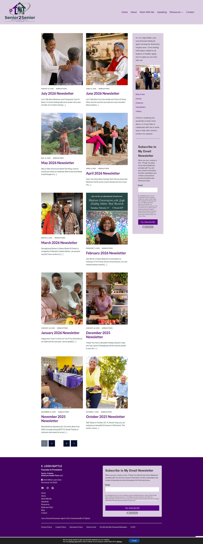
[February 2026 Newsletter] (107, 219)
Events (138, 99)
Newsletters (61, 88)
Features (139, 103)
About (134, 12)
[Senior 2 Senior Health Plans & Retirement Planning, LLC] (20, 12)
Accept (134, 541)
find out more (73, 542)
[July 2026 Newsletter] (62, 59)
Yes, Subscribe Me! (148, 222)
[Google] (52, 488)
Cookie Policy (61, 527)
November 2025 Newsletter (53, 419)
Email (140, 185)
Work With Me (147, 12)
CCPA (133, 527)
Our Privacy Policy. (110, 502)
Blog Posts (140, 94)
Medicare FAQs (47, 507)
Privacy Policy (46, 527)
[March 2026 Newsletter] (62, 213)
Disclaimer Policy (76, 527)
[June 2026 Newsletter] (107, 59)
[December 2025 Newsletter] (107, 298)
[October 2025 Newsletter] (107, 382)
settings (119, 542)
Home (125, 12)
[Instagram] (47, 488)
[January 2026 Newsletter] (62, 298)
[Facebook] (42, 488)
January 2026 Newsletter (60, 333)
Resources (175, 12)
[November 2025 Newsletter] (62, 382)
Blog (43, 510)
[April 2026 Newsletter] (107, 139)
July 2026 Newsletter (57, 93)
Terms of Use (91, 527)
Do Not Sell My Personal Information (113, 527)
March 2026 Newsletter (59, 243)
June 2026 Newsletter (102, 93)
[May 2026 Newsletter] (62, 134)
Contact (190, 12)
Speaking (162, 12)
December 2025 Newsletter (98, 335)
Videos (138, 111)
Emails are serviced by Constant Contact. (146, 213)
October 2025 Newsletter (105, 417)
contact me (140, 134)
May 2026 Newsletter (57, 163)
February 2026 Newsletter (106, 253)
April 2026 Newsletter (103, 173)
